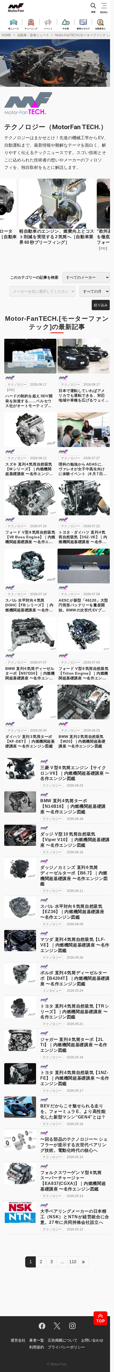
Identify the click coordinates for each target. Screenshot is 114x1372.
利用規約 (36, 1347)
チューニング (31, 28)
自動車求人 (100, 28)
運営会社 (18, 1340)
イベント (48, 28)
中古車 (66, 28)
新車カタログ (83, 28)
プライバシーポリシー (66, 1347)
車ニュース (13, 28)
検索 (93, 12)
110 (72, 1262)
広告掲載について (62, 1340)
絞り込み (101, 305)
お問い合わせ (92, 1340)
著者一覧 (36, 1340)
